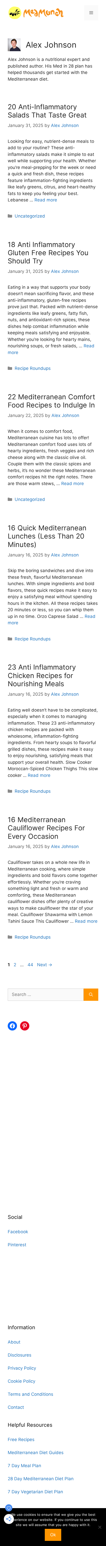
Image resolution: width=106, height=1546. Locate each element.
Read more (45, 199)
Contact (16, 1407)
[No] (99, 1527)
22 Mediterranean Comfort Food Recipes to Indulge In (51, 401)
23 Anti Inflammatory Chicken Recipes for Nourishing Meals (42, 675)
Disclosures (19, 1355)
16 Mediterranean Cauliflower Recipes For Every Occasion (46, 828)
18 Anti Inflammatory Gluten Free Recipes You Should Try (48, 252)
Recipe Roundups (33, 368)
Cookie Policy (21, 1381)
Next (44, 964)
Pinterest (17, 1244)
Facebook (18, 1231)
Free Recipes (21, 1439)
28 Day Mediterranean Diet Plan (41, 1478)
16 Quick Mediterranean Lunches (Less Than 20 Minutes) (47, 536)
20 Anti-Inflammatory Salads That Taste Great (47, 111)
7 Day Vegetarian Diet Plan (35, 1491)
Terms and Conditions (30, 1394)
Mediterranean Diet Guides (36, 1452)
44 (30, 964)
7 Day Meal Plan (24, 1465)
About (14, 1342)
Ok (53, 1534)
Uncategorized (30, 216)
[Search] (91, 995)
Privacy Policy (22, 1368)
